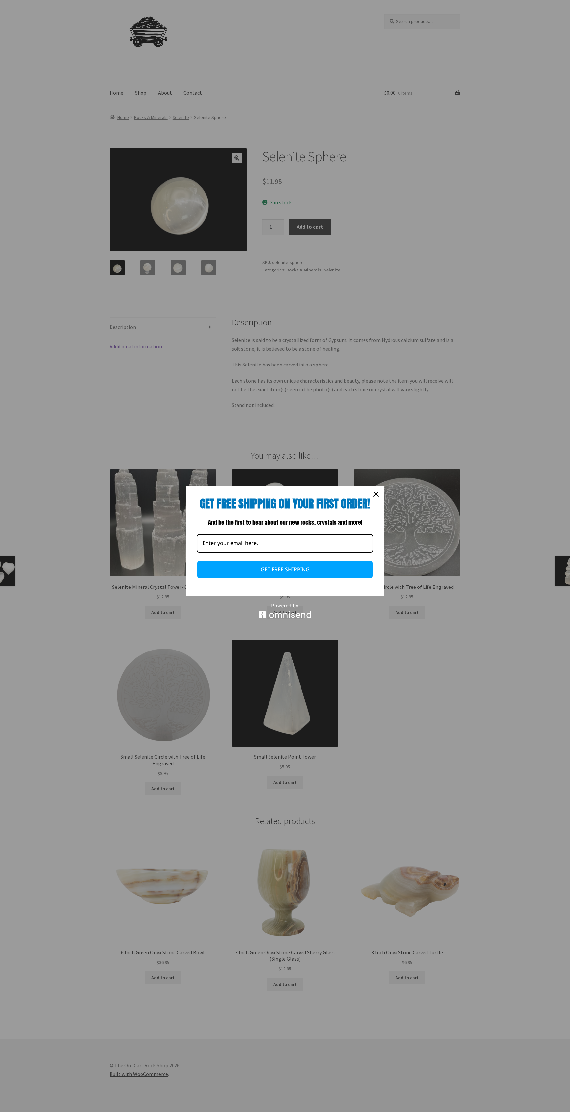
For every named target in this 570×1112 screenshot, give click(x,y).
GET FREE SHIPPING (285, 569)
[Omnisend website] (285, 611)
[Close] (376, 494)
